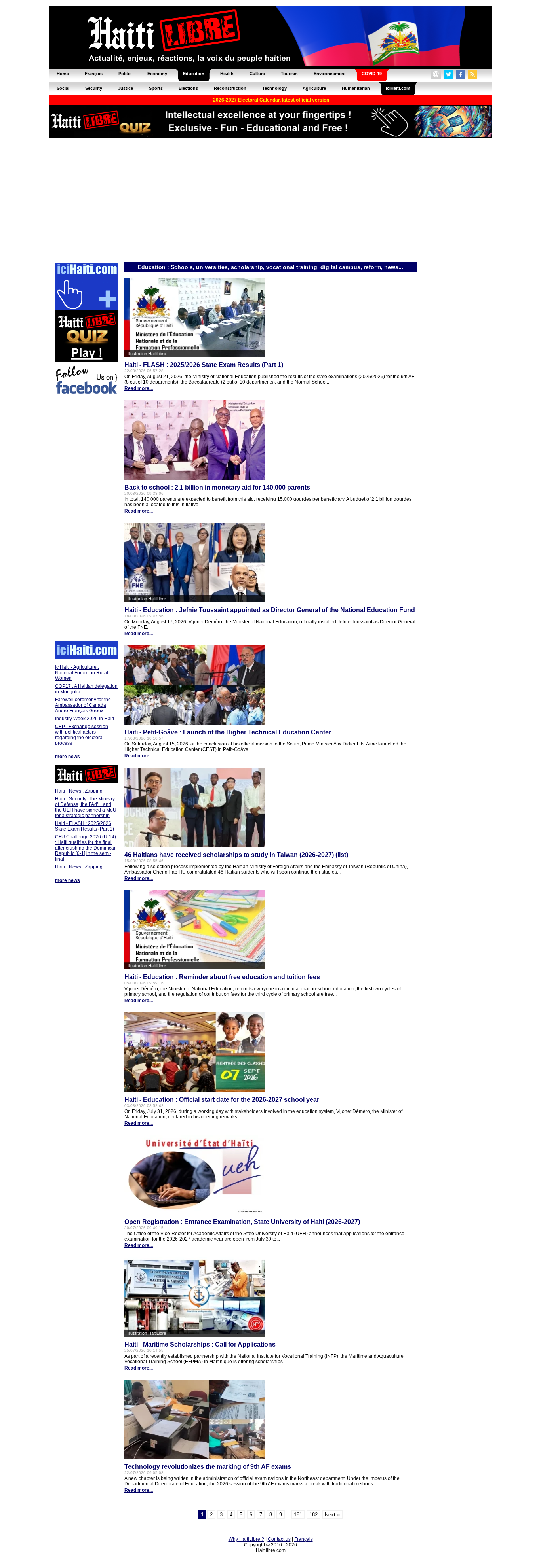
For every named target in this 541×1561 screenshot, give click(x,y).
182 (313, 1514)
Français (303, 1539)
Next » (332, 1514)
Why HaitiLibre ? (246, 1539)
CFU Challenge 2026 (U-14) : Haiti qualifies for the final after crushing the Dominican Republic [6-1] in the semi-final (86, 848)
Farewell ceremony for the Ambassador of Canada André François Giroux (83, 705)
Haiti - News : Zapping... (80, 867)
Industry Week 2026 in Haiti (84, 718)
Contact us (279, 1539)
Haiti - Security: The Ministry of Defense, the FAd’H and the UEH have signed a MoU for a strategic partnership (85, 807)
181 (298, 1514)
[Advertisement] (270, 199)
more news (67, 756)
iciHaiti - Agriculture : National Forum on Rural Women (81, 672)
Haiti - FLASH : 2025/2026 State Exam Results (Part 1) (84, 826)
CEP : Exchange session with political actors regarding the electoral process (81, 735)
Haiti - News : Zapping (79, 791)
